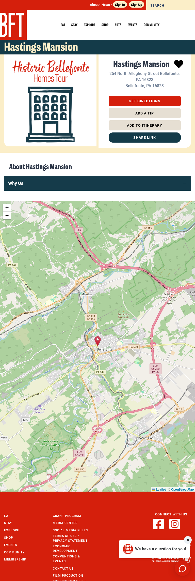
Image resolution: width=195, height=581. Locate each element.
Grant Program (67, 516)
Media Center (65, 523)
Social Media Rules (70, 530)
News (106, 4)
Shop (8, 537)
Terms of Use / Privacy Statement (70, 538)
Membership (15, 559)
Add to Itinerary (144, 125)
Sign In (120, 4)
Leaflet (160, 489)
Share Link (144, 137)
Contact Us (63, 568)
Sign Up (136, 4)
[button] (97, 341)
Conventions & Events (66, 558)
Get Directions (144, 101)
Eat (7, 516)
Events (10, 545)
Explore (11, 530)
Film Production (68, 575)
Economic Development (65, 548)
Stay (8, 523)
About (94, 4)
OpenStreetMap (182, 489)
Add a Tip (144, 113)
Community (14, 552)
